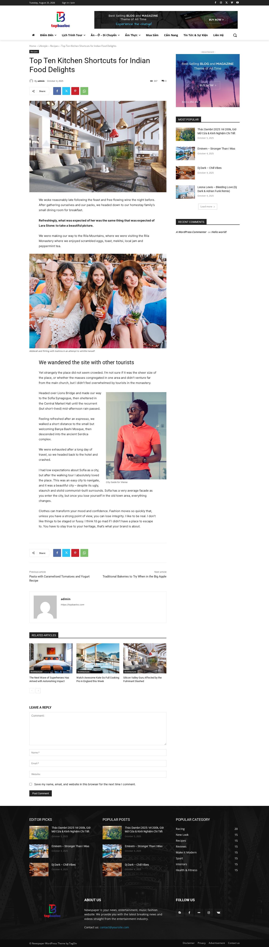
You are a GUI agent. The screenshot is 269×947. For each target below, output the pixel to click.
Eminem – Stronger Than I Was (216, 148)
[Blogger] (180, 913)
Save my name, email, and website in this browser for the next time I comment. (85, 784)
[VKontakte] (218, 913)
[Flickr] (199, 913)
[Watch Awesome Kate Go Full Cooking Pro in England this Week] (98, 658)
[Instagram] (221, 3)
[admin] (31, 81)
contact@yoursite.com (114, 927)
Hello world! (218, 232)
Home (32, 46)
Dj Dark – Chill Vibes (210, 167)
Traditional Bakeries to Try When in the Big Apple (134, 576)
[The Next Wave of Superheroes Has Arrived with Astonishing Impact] (50, 658)
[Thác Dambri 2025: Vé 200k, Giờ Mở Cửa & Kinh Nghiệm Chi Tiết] (185, 134)
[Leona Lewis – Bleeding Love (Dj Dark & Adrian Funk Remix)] (185, 192)
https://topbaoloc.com (72, 604)
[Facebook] (215, 3)
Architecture (36, 671)
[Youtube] (237, 3)
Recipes (54, 46)
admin (41, 80)
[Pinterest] (75, 91)
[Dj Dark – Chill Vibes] (185, 172)
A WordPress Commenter (191, 232)
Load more (206, 206)
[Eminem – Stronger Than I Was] (185, 153)
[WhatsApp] (84, 91)
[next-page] (38, 690)
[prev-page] (31, 690)
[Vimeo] (232, 3)
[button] (235, 35)
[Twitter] (226, 3)
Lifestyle (43, 46)
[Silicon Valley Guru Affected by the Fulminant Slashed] (144, 658)
